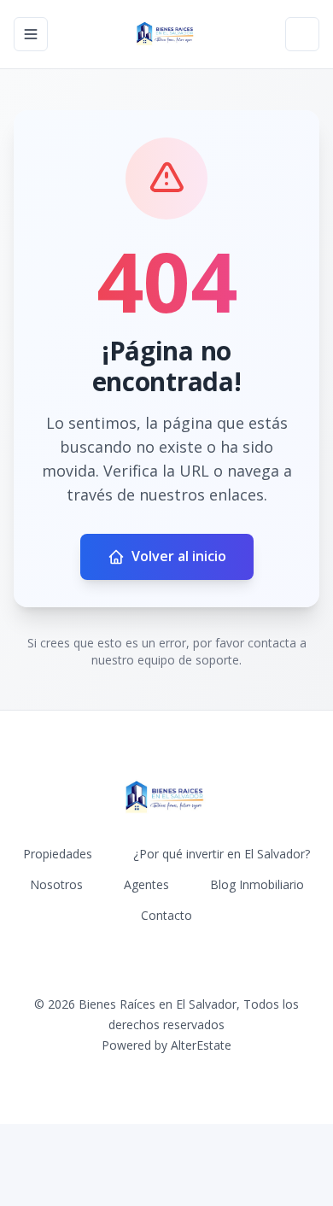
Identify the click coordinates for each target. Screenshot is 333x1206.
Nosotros (56, 884)
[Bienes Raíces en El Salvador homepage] (166, 34)
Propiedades (57, 854)
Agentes (146, 884)
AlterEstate (201, 1045)
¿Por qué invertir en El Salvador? (221, 854)
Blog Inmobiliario (257, 884)
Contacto (166, 915)
